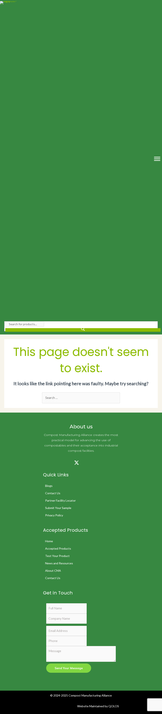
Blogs (49, 486)
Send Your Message (69, 668)
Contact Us (52, 493)
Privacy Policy (54, 515)
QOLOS (113, 706)
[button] (45, 463)
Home (49, 541)
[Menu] (157, 159)
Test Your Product (57, 556)
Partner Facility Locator (60, 500)
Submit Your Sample (58, 508)
